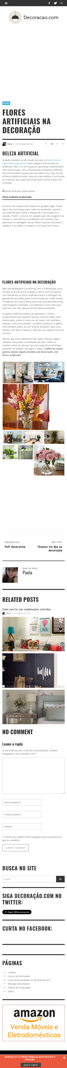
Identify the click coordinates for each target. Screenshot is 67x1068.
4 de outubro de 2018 (22, 649)
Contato (12, 972)
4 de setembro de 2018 (28, 686)
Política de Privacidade (19, 987)
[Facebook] (49, 3)
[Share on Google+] (57, 143)
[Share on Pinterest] (62, 143)
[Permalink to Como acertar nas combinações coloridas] (33, 629)
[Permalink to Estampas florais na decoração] (33, 702)
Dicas (6, 103)
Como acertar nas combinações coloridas (26, 609)
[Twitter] (55, 3)
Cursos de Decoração (19, 976)
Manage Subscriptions (19, 983)
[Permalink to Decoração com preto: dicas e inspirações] (33, 665)
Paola (8, 613)
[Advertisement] (33, 58)
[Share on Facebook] (46, 143)
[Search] (6, 3)
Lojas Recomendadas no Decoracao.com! (29, 980)
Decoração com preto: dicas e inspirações (27, 646)
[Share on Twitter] (52, 143)
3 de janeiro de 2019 (21, 613)
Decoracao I (11, 686)
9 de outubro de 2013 (24, 144)
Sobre (11, 991)
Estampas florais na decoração (20, 682)
